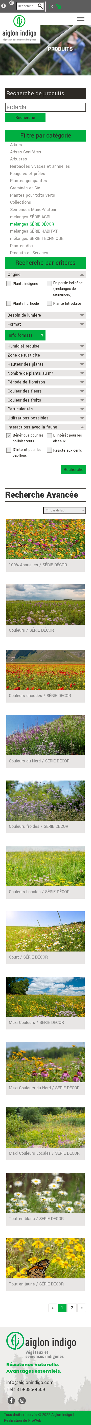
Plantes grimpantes (28, 181)
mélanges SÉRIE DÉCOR (32, 224)
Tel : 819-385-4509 (25, 1389)
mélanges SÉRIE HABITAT (34, 231)
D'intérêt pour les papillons (27, 452)
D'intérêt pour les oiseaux (67, 438)
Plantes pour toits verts (32, 195)
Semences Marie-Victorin (33, 209)
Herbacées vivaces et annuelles (40, 166)
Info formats (21, 335)
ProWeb (34, 1420)
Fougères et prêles (27, 174)
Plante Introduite (67, 303)
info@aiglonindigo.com (30, 1382)
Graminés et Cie (25, 188)
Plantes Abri (21, 246)
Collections (20, 202)
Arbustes (18, 159)
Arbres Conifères (25, 152)
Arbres (16, 145)
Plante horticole (26, 303)
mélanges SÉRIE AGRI (30, 217)
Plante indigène (25, 283)
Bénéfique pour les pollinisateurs (28, 438)
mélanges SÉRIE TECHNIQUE (36, 238)
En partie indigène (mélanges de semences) (68, 288)
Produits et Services (29, 253)
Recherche (25, 117)
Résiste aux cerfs (67, 450)
